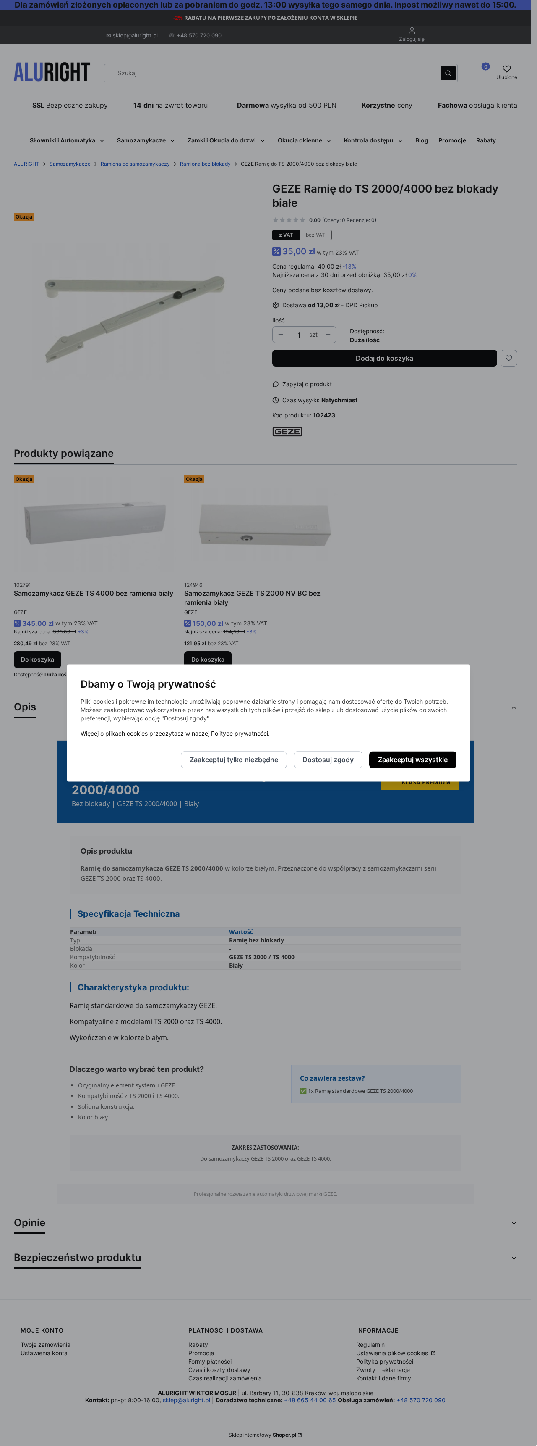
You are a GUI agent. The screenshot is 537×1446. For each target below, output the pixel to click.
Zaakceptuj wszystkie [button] (413, 760)
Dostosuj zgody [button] (328, 760)
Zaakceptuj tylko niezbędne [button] (234, 760)
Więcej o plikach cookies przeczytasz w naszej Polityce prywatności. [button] (175, 733)
